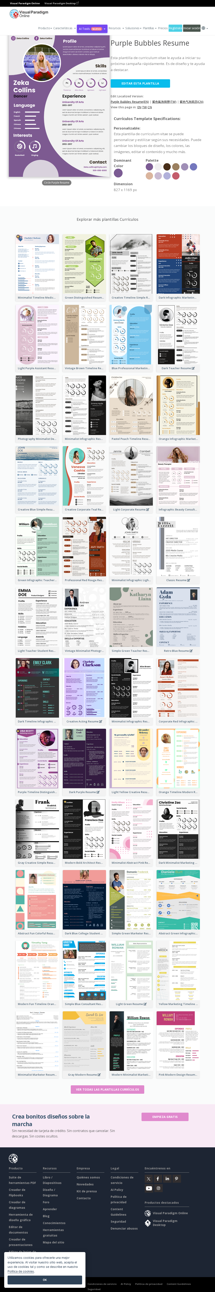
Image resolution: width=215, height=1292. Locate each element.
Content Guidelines (179, 1283)
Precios (163, 28)
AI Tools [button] (90, 29)
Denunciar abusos (124, 1228)
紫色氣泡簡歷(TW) (164, 102)
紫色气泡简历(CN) (191, 102)
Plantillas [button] (148, 28)
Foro (46, 1202)
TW (144, 107)
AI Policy (117, 1190)
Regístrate (175, 28)
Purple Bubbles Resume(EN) (130, 102)
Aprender (50, 1209)
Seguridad (118, 1221)
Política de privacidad (149, 1283)
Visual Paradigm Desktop (60, 3)
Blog (46, 1216)
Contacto (84, 1198)
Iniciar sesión (191, 28)
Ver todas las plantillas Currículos (107, 1089)
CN (150, 107)
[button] (64, 28)
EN (139, 107)
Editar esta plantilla (140, 83)
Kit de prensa (87, 1191)
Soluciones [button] (132, 28)
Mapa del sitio (53, 1242)
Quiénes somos (88, 1177)
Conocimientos (54, 1223)
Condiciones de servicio (102, 1283)
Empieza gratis (165, 1117)
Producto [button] (44, 28)
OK (45, 1279)
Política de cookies (21, 1271)
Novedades (85, 1184)
